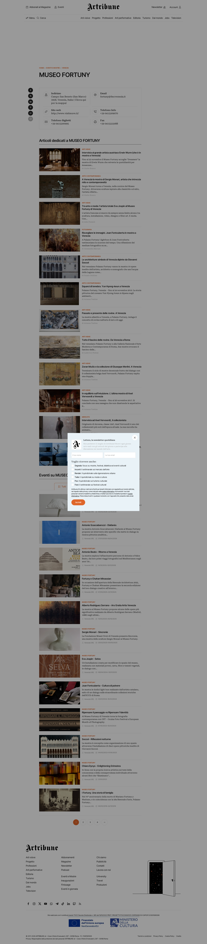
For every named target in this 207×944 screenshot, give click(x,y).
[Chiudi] (135, 437)
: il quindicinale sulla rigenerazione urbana (95, 473)
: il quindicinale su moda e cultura (91, 477)
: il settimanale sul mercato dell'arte (92, 469)
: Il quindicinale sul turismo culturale (91, 481)
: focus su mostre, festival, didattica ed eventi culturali (100, 465)
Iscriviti (78, 502)
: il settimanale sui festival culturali (90, 485)
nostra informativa (108, 491)
